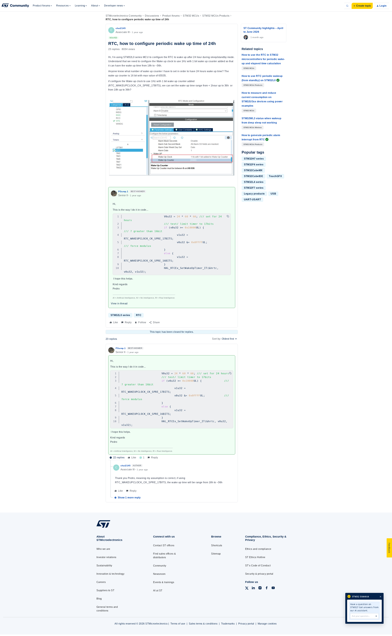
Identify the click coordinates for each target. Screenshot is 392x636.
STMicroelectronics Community (124, 15)
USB (273, 193)
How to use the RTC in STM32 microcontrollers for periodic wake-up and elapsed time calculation (263, 59)
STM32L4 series (254, 182)
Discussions (152, 15)
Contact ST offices (163, 545)
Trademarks (228, 623)
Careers (101, 582)
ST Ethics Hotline (255, 557)
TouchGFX (275, 176)
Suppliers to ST (105, 590)
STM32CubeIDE (253, 176)
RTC (138, 315)
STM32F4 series (254, 164)
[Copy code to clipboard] (228, 216)
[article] (171, 403)
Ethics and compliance (258, 549)
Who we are (103, 549)
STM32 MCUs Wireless (252, 127)
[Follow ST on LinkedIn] (253, 588)
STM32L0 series (120, 315)
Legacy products (254, 193)
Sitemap (216, 553)
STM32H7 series (254, 158)
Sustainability (104, 565)
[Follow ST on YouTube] (273, 588)
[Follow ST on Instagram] (260, 588)
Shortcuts (216, 545)
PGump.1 (123, 191)
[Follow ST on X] (247, 589)
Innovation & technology (110, 573)
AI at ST (157, 590)
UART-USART (252, 199)
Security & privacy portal (259, 573)
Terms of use (177, 623)
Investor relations (106, 557)
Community (159, 565)
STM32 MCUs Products (215, 15)
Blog (99, 598)
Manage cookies (267, 623)
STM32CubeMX (253, 170)
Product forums (171, 15)
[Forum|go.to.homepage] (15, 5)
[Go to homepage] (119, 527)
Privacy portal (246, 623)
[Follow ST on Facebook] (266, 588)
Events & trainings (163, 582)
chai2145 (121, 28)
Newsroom (159, 574)
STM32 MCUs (191, 15)
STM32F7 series (254, 188)
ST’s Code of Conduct (258, 565)
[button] (362, 6)
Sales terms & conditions (203, 623)
